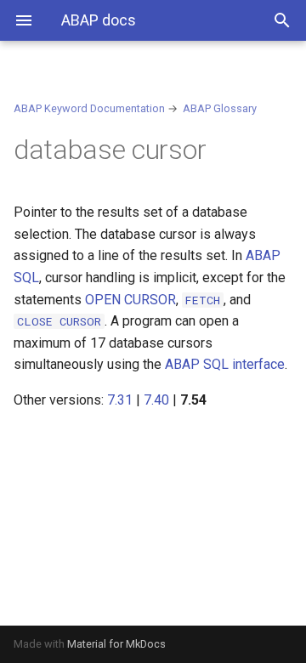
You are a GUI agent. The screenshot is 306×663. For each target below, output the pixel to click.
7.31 (120, 400)
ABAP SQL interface (225, 364)
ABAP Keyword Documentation (89, 108)
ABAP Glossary (220, 108)
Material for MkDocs (116, 644)
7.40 (156, 400)
